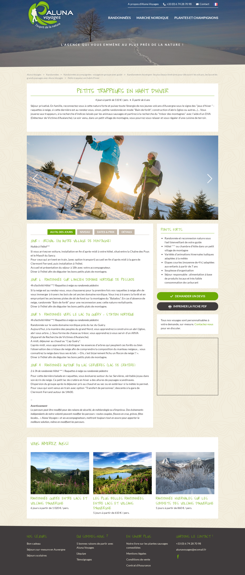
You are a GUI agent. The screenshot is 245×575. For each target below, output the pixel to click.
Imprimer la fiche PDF (190, 306)
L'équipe (81, 553)
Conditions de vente (138, 559)
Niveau (85, 232)
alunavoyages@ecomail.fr (191, 549)
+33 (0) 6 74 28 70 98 (179, 4)
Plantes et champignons (196, 18)
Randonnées (119, 18)
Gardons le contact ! (194, 536)
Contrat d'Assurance (138, 565)
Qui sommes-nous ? (92, 536)
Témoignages (84, 559)
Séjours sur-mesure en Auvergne (46, 549)
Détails (127, 232)
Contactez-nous (203, 324)
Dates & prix (105, 232)
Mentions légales (136, 553)
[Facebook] (178, 556)
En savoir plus (138, 536)
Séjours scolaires (37, 555)
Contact (204, 4)
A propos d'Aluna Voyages (143, 4)
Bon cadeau (34, 543)
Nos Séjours (37, 536)
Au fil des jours (61, 232)
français (216, 5)
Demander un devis (190, 296)
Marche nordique (152, 18)
